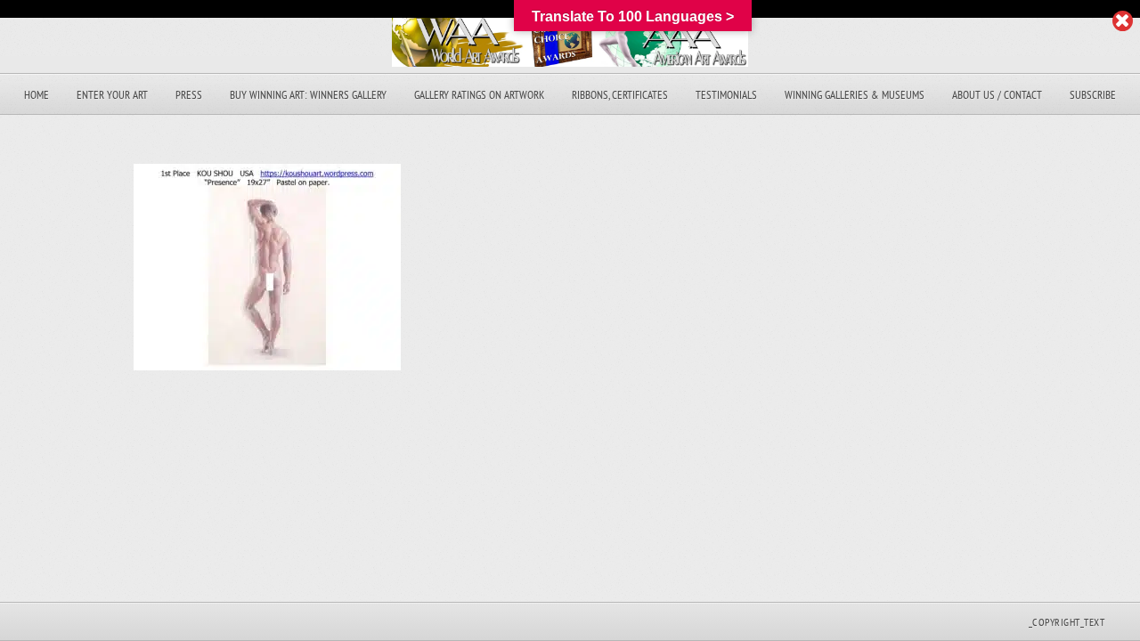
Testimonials (726, 94)
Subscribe (1093, 94)
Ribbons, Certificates (620, 94)
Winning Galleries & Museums (854, 94)
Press (188, 94)
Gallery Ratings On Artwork (479, 94)
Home (36, 94)
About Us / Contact (997, 94)
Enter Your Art (112, 94)
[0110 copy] (267, 365)
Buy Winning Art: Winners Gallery (308, 94)
